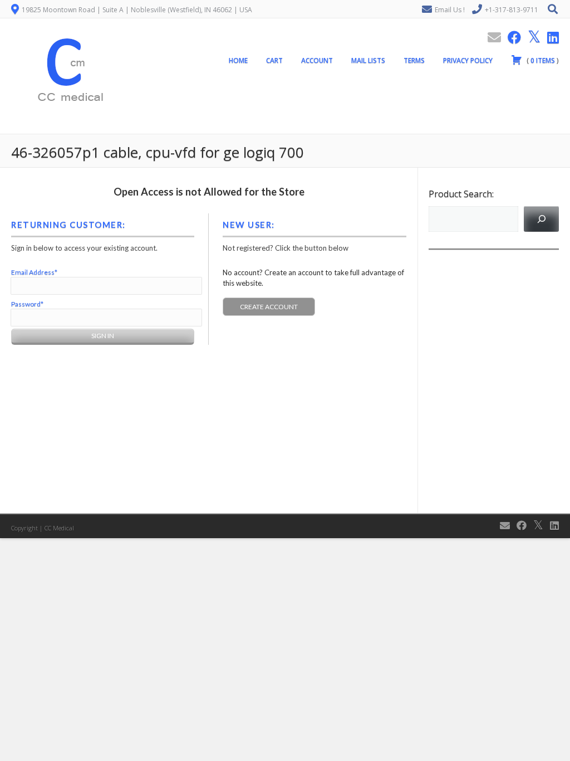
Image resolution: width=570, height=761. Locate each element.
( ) (542, 60)
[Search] (541, 218)
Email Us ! (450, 9)
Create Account (269, 307)
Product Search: (461, 194)
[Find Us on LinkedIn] (549, 37)
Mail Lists (368, 60)
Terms (414, 60)
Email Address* (34, 272)
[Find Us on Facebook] (511, 37)
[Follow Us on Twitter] (530, 37)
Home (238, 60)
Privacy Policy (468, 60)
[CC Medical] (66, 128)
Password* (27, 304)
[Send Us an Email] (491, 37)
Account (317, 60)
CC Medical (59, 528)
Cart (274, 60)
